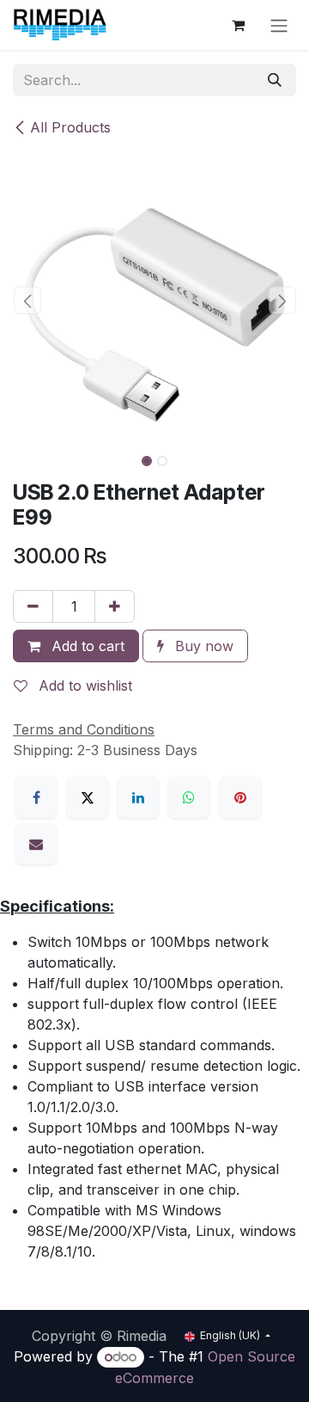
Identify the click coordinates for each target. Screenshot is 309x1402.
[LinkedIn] (138, 797)
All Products (70, 127)
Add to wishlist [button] (83, 685)
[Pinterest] (240, 797)
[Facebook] (36, 797)
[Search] (274, 80)
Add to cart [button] (85, 646)
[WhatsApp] (188, 797)
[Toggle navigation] (279, 25)
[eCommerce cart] (238, 25)
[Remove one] (33, 606)
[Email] (36, 843)
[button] (27, 300)
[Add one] (114, 606)
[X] (87, 797)
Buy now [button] (202, 646)
